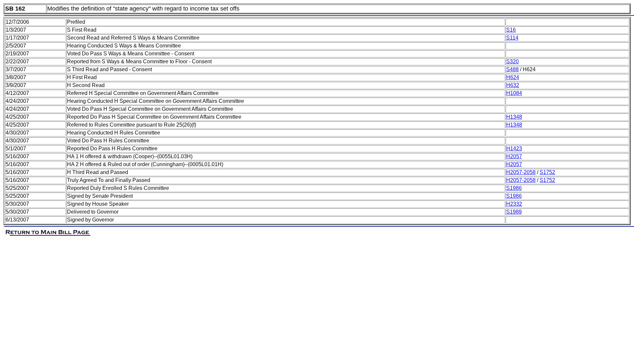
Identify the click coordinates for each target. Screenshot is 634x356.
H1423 (514, 148)
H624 (512, 77)
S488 (512, 69)
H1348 (514, 117)
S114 (512, 38)
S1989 (514, 212)
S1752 (547, 172)
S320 (512, 61)
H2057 (514, 156)
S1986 (514, 188)
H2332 (514, 204)
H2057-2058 (521, 172)
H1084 (514, 93)
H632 (512, 85)
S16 (511, 30)
